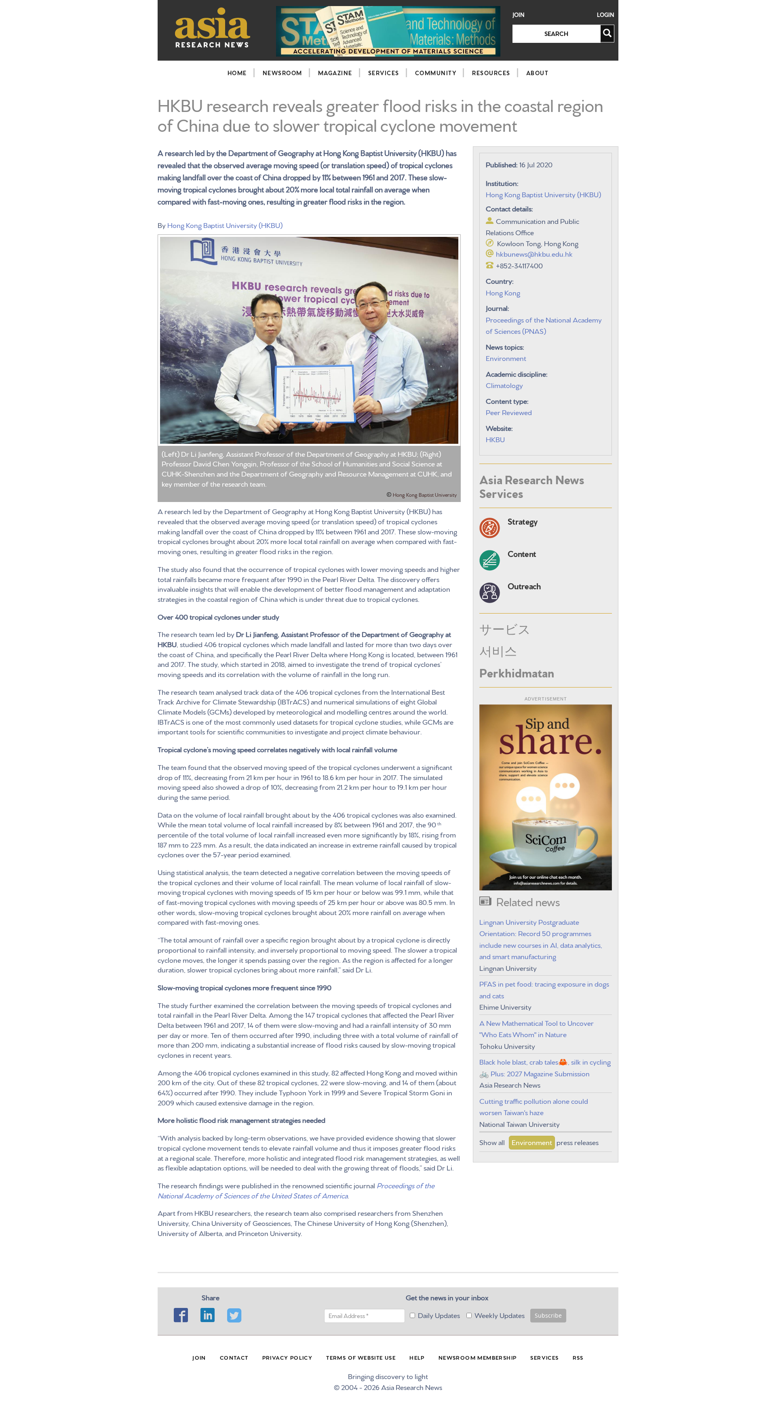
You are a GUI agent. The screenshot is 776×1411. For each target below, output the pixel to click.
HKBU (495, 438)
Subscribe (548, 1315)
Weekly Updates (499, 1314)
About (537, 72)
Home (237, 72)
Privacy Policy (287, 1357)
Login (605, 15)
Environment (506, 357)
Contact (234, 1357)
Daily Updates (439, 1314)
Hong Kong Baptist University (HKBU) (225, 224)
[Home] (213, 27)
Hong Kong (503, 292)
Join (518, 15)
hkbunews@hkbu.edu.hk (534, 253)
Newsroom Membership (478, 1357)
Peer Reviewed (509, 411)
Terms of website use (361, 1357)
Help (417, 1357)
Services (383, 72)
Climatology (504, 384)
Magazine (335, 72)
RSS (578, 1357)
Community (436, 72)
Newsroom (282, 72)
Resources (491, 72)
